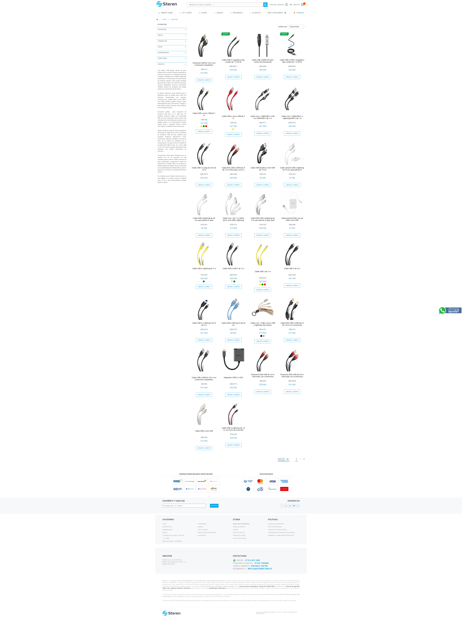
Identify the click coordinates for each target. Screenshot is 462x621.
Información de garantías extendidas (281, 533)
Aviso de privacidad (275, 527)
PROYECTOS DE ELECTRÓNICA (207, 533)
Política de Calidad (239, 538)
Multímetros (222, 588)
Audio (164, 524)
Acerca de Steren (239, 527)
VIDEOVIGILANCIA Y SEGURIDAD (172, 541)
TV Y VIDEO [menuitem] (186, 12)
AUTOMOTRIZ (202, 535)
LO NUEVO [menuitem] (256, 12)
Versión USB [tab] (162, 41)
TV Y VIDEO (165, 538)
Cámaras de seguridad (292, 586)
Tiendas (235, 530)
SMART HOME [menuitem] (166, 12)
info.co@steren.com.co (260, 568)
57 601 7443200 (262, 563)
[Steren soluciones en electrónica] (166, 4)
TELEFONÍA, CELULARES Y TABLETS (173, 535)
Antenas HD (262, 586)
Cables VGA (166, 588)
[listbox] (204, 126)
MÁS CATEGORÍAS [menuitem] (275, 12)
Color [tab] (160, 47)
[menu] (231, 12)
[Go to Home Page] (157, 19)
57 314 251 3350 (252, 560)
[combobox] (228, 5)
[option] (201, 126)
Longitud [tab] (161, 64)
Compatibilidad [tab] (163, 53)
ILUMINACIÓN (202, 524)
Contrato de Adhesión (276, 524)
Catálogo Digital (239, 533)
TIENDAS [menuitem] (299, 12)
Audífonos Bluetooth (176, 588)
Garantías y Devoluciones (277, 530)
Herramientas (167, 530)
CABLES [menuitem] (219, 12)
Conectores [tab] (162, 58)
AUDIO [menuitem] (204, 12)
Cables (164, 533)
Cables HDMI (270, 586)
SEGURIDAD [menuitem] (237, 12)
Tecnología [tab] (162, 29)
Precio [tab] (160, 35)
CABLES (164, 19)
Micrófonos (186, 588)
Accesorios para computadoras (248, 586)
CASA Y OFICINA (203, 530)
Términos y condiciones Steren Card (281, 535)
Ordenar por (282, 27)
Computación (167, 527)
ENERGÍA (200, 527)
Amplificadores (213, 588)
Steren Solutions (239, 535)
